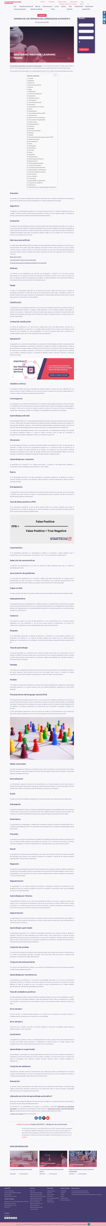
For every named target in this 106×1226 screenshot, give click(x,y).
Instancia (31, 126)
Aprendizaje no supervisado (37, 180)
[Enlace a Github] (44, 1118)
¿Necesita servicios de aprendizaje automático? (42, 187)
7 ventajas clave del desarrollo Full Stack (21, 1169)
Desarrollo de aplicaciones (26, 6)
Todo (15, 6)
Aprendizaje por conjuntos (36, 106)
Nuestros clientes (62, 1)
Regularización (33, 156)
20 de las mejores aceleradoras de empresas (79, 1190)
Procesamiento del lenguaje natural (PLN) (41, 137)
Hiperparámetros (34, 124)
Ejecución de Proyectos (20, 9)
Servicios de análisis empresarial (36, 1198)
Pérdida (31, 133)
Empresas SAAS (63, 1190)
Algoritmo (31, 80)
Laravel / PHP (49, 1192)
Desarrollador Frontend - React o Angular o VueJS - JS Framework (16, 1201)
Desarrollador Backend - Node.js (10, 1205)
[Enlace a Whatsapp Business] (7, 1218)
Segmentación (33, 161)
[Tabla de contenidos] (55, 75)
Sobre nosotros (73, 1)
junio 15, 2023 (13, 1173)
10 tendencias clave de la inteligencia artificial (23, 263)
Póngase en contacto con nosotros (67, 4)
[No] (104, 1224)
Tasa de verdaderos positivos (37, 172)
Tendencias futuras (47, 6)
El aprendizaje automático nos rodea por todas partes (25, 66)
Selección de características (37, 117)
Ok (89, 1224)
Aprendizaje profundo (35, 102)
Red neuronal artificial (34, 85)
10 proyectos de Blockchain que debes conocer (80, 1192)
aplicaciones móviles (54, 1108)
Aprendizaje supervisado (36, 163)
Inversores (62, 1194)
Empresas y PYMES (64, 1198)
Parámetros (32, 148)
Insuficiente (32, 178)
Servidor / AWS (50, 1196)
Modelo (31, 135)
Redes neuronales (34, 139)
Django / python (50, 1200)
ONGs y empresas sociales (65, 1200)
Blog (82, 1)
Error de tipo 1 (33, 174)
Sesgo (30, 89)
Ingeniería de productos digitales (36, 1192)
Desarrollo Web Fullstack (34, 1205)
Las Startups (63, 1192)
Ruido (30, 143)
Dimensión (32, 104)
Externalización (89, 6)
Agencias (62, 1196)
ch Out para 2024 (41, 263)
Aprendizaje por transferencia (37, 169)
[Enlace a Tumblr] (104, 23)
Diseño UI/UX (32, 1190)
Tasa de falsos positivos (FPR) (37, 113)
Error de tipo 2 (33, 176)
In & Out (57, 6)
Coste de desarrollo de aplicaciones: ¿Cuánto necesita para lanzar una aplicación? (86, 1194)
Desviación (32, 185)
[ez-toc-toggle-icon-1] (54, 75)
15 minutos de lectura (82, 1173)
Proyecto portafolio (7, 1194)
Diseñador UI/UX (7, 1207)
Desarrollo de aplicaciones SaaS (36, 1200)
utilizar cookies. (83, 1224)
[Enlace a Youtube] (47, 1118)
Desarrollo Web (86, 9)
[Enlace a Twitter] (104, 20)
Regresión (32, 154)
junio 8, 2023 (71, 1173)
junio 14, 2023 (42, 1173)
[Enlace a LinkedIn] (40, 1118)
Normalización (33, 141)
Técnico (53, 9)
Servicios (43, 1)
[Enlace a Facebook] (36, 1118)
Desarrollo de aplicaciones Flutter (36, 1207)
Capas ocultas (33, 122)
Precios (81, 4)
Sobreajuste (32, 146)
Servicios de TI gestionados (35, 1201)
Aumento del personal (34, 1209)
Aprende (63, 6)
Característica (33, 115)
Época (30, 109)
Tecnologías (51, 1)
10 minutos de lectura (23, 1173)
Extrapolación (33, 111)
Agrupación (31, 96)
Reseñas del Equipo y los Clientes (10, 1196)
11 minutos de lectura (53, 1173)
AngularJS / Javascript (51, 1190)
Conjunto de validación (35, 183)
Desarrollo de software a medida (36, 1194)
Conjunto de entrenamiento (37, 167)
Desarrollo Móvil (79, 6)
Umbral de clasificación (35, 93)
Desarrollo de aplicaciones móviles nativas (38, 1196)
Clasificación (32, 91)
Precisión (30, 78)
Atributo (30, 87)
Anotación (31, 83)
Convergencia (32, 100)
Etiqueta (31, 128)
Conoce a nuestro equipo (9, 1190)
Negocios (37, 6)
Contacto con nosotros (16, 1114)
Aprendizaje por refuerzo (36, 159)
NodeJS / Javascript (50, 1201)
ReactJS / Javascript (50, 1194)
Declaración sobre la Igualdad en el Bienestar (12, 1192)
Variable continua (34, 98)
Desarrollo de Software (36, 9)
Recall (31, 152)
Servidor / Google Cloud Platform (53, 1198)
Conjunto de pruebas (35, 165)
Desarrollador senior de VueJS (9, 1203)
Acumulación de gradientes (37, 119)
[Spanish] (88, 2)
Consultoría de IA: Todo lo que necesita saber (23, 260)
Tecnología (69, 9)
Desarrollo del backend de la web (36, 1203)
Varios (70, 6)
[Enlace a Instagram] (12, 1218)
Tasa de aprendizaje (35, 130)
